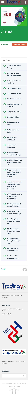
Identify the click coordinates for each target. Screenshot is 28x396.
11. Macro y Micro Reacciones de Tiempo (14, 154)
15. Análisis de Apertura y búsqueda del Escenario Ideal (14, 196)
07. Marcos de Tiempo (13, 111)
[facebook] (10, 389)
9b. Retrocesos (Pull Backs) (13, 131)
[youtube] (15, 389)
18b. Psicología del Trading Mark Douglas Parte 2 (13, 231)
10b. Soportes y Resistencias (12, 146)
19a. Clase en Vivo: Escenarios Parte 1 (12, 249)
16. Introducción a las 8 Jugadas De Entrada (14, 205)
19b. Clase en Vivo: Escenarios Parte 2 (12, 257)
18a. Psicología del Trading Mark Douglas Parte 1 (13, 221)
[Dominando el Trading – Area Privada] (14, 2)
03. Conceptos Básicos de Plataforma (14, 82)
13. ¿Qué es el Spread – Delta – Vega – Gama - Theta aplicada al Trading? (14, 173)
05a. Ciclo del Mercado (14, 93)
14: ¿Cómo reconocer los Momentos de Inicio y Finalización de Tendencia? (14, 185)
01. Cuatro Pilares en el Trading (14, 67)
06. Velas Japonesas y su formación (14, 105)
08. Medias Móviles (13, 117)
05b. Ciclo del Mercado (14, 99)
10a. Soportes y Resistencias (11, 138)
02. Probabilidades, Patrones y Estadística (14, 74)
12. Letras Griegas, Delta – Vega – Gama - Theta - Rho (14, 162)
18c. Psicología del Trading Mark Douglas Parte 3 (13, 241)
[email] (18, 389)
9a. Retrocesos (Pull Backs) (13, 123)
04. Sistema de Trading (14, 88)
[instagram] (12, 389)
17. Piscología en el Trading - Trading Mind (14, 212)
